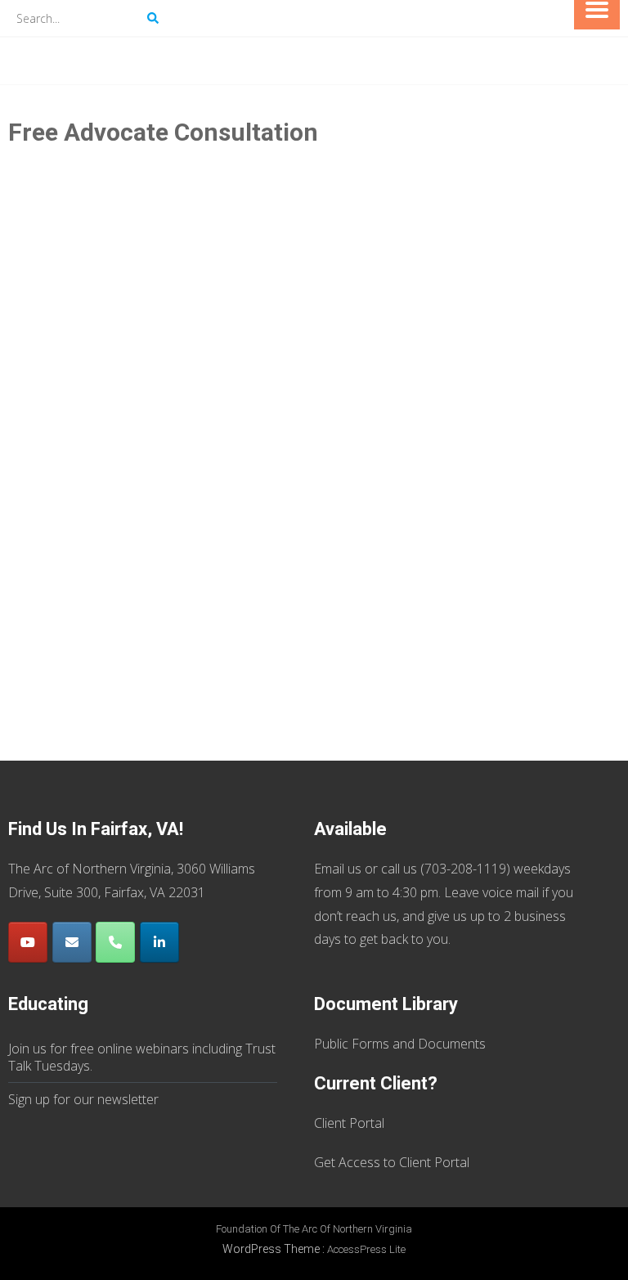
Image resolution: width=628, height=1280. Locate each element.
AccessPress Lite (366, 1249)
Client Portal (349, 1123)
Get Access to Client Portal (391, 1162)
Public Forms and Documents (400, 1044)
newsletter (128, 1099)
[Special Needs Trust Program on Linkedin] (159, 942)
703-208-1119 (465, 869)
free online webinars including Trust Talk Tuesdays (142, 1057)
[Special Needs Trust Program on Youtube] (27, 942)
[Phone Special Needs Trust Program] (115, 942)
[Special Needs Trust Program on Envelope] (72, 942)
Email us (337, 869)
